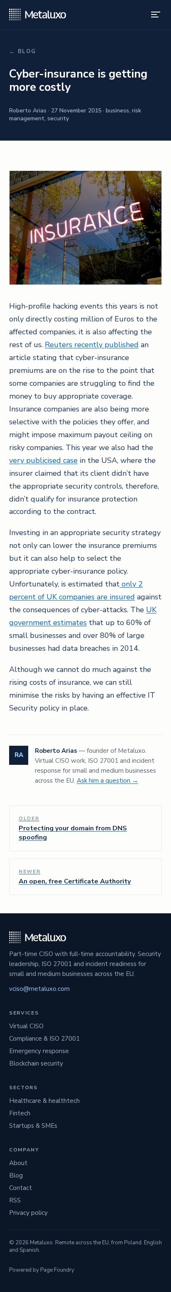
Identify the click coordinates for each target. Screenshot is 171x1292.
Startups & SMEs (33, 1126)
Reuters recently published (92, 345)
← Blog (22, 51)
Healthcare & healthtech (44, 1101)
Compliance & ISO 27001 (44, 1038)
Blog (16, 1175)
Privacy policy (28, 1213)
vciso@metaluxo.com (39, 989)
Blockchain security (36, 1063)
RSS (15, 1200)
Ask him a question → (107, 780)
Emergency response (39, 1051)
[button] (155, 14)
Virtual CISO (26, 1026)
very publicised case (43, 460)
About (18, 1163)
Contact (20, 1188)
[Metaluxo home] (37, 14)
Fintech (19, 1113)
